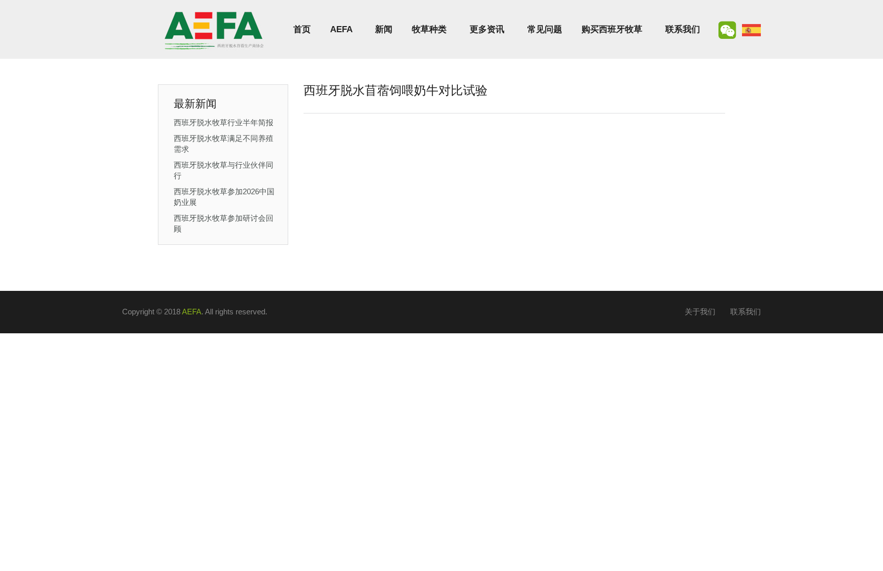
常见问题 (544, 29)
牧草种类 (429, 29)
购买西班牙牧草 (612, 29)
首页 (302, 29)
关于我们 (700, 311)
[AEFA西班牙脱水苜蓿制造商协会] (214, 29)
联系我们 (682, 29)
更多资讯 (487, 29)
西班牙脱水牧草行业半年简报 (223, 122)
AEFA (341, 29)
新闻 (383, 29)
